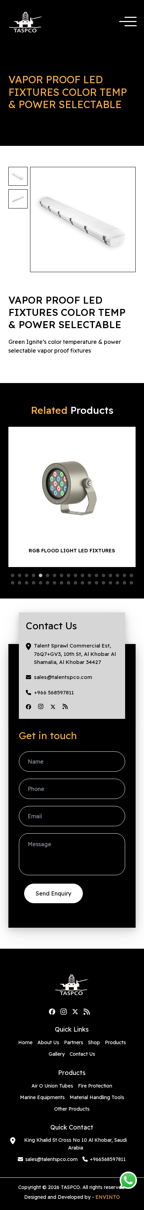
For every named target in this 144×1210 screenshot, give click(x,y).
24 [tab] (47, 583)
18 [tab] (131, 575)
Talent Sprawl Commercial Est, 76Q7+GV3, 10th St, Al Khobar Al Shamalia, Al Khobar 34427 (75, 653)
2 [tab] (19, 575)
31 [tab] (96, 583)
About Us (48, 1042)
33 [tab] (110, 583)
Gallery (57, 1054)
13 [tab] (96, 575)
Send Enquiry (53, 893)
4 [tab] (33, 575)
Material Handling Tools (97, 1097)
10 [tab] (75, 575)
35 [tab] (124, 583)
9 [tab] (68, 575)
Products (115, 1042)
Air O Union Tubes (52, 1086)
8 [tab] (61, 575)
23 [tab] (40, 583)
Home (25, 1042)
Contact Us (82, 1054)
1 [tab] (12, 575)
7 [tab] (54, 575)
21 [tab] (26, 583)
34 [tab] (117, 583)
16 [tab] (117, 575)
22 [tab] (33, 583)
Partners (73, 1042)
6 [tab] (47, 575)
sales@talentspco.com (63, 677)
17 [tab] (124, 575)
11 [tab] (82, 575)
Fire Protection (95, 1086)
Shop (94, 1042)
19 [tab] (12, 583)
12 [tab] (89, 575)
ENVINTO (107, 1197)
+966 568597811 (54, 692)
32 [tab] (103, 583)
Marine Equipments (42, 1097)
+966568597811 (108, 1159)
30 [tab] (89, 583)
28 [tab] (75, 583)
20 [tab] (19, 583)
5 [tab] (40, 575)
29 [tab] (82, 583)
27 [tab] (68, 583)
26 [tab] (61, 583)
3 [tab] (26, 575)
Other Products (71, 1109)
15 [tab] (110, 575)
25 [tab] (54, 583)
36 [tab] (131, 583)
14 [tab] (103, 575)
